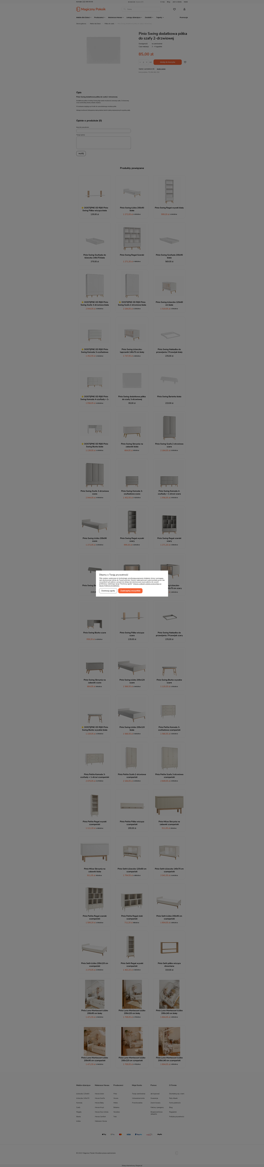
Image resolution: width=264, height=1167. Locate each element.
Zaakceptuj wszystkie (130, 590)
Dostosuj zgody (108, 590)
